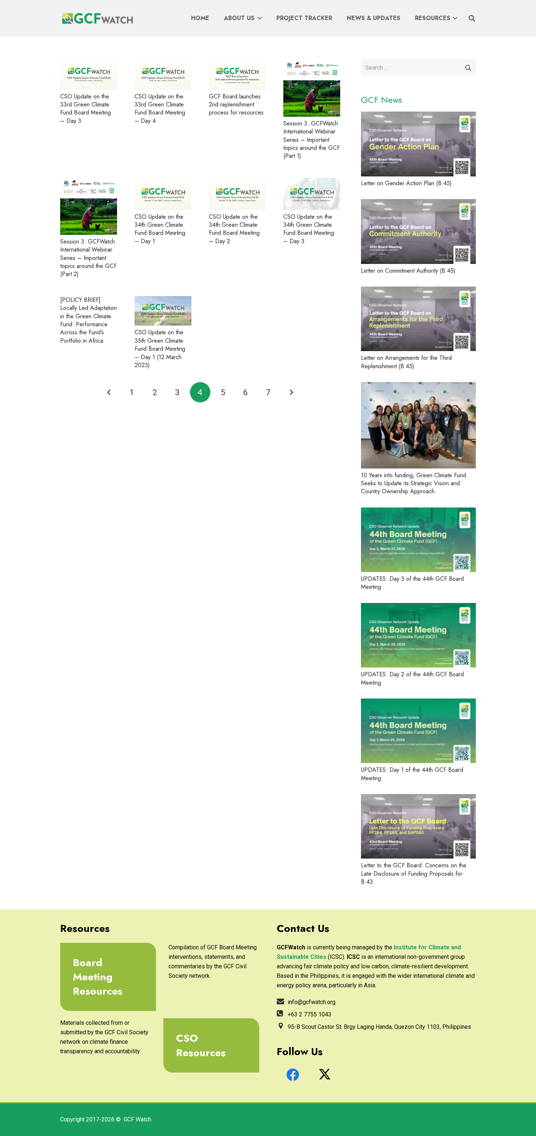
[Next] (291, 392)
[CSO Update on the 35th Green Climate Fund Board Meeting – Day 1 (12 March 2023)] (163, 311)
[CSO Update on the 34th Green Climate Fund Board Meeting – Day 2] (237, 194)
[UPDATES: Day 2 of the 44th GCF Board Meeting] (418, 635)
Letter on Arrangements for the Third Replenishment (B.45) (406, 362)
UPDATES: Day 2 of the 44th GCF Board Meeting (412, 678)
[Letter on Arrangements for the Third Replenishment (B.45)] (418, 319)
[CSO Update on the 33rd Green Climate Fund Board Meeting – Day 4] (163, 75)
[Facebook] (293, 1075)
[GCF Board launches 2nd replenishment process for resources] (237, 75)
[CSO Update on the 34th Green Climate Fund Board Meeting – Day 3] (311, 194)
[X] (325, 1075)
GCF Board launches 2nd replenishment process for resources (236, 104)
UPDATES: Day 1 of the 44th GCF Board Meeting (412, 774)
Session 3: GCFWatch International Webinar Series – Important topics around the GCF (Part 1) (311, 139)
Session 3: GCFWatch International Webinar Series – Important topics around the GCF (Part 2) (88, 258)
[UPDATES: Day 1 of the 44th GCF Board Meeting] (418, 731)
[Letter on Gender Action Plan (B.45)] (418, 144)
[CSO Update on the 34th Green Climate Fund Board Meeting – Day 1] (163, 194)
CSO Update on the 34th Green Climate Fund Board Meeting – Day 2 (234, 229)
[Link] (105, 977)
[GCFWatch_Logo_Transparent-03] (96, 18)
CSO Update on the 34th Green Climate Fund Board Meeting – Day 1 (160, 229)
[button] (258, 18)
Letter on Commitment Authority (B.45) (408, 271)
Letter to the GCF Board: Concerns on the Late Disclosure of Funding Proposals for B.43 (413, 873)
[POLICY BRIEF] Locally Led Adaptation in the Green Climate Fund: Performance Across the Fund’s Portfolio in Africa (88, 320)
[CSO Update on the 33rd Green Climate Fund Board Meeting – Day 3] (88, 75)
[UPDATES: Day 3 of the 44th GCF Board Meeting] (418, 539)
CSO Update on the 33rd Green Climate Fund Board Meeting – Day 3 (85, 108)
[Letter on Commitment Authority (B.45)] (418, 231)
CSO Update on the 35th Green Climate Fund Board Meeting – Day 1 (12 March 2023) (160, 348)
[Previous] (109, 392)
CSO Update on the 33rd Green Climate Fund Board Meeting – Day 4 (160, 108)
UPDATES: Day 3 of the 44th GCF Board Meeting (412, 583)
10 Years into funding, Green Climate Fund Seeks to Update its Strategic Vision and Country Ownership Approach (413, 483)
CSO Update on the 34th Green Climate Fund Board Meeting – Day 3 (308, 229)
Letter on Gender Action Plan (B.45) (406, 183)
